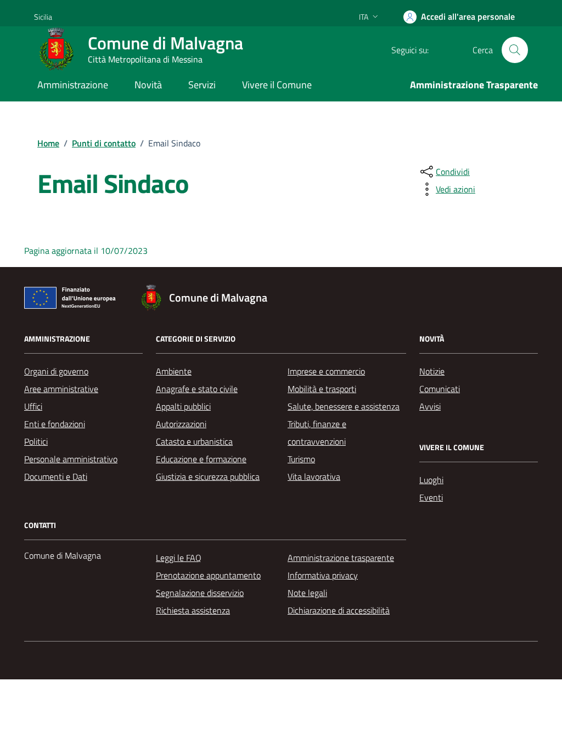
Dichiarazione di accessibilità (339, 610)
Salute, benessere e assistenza (344, 406)
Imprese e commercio (326, 371)
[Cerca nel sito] (515, 50)
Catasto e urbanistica (194, 441)
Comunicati (439, 388)
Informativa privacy (323, 575)
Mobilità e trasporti (322, 388)
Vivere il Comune (277, 84)
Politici (36, 441)
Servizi (202, 84)
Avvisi (430, 406)
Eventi (431, 497)
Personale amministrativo (70, 459)
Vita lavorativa (314, 476)
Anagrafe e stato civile (197, 388)
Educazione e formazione (201, 459)
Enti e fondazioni (54, 423)
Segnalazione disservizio (200, 592)
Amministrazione (72, 84)
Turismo (301, 459)
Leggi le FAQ (178, 557)
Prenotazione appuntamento (208, 575)
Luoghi (431, 479)
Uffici (33, 406)
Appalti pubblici (183, 406)
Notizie (432, 371)
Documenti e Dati (55, 476)
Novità (148, 84)
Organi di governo (56, 371)
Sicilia (43, 16)
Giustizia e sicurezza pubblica (208, 476)
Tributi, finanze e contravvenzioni (317, 432)
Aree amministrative (61, 388)
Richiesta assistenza (193, 610)
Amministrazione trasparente (341, 557)
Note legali (307, 592)
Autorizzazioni (181, 423)
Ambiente (174, 371)
